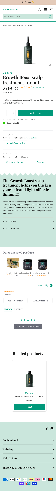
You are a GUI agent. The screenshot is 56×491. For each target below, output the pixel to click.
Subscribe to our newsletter (19, 467)
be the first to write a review (28, 327)
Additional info (12, 228)
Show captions (31, 138)
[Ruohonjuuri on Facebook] (46, 428)
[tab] (15, 300)
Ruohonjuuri (10, 440)
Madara (8, 72)
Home (5, 25)
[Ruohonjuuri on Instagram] (52, 428)
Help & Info (10, 458)
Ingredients (10, 221)
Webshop (8, 449)
